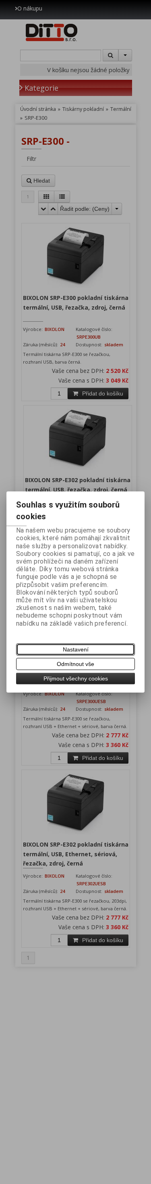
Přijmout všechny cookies (75, 678)
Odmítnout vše (75, 664)
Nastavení (76, 649)
